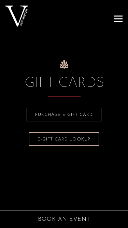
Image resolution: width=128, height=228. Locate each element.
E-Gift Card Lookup (64, 139)
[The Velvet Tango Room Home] (29, 15)
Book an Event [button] (64, 219)
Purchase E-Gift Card (64, 114)
